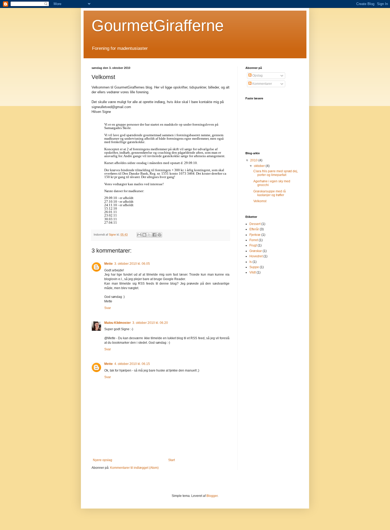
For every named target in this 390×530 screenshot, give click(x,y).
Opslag (257, 75)
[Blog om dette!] (144, 234)
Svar (107, 308)
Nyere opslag (102, 460)
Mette (108, 264)
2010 (254, 160)
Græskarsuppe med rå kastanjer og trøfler (269, 193)
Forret (253, 240)
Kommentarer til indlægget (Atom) (134, 468)
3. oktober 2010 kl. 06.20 (150, 323)
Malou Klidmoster (117, 323)
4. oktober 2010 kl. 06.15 (132, 364)
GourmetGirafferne (158, 25)
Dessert (255, 224)
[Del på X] (149, 234)
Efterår (254, 229)
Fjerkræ (255, 235)
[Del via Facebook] (154, 234)
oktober (260, 166)
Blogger (212, 496)
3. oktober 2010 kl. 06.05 (132, 264)
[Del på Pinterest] (159, 234)
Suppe (254, 267)
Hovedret (256, 256)
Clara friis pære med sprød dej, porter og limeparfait (275, 173)
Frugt (253, 245)
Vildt (252, 272)
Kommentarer (262, 84)
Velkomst (259, 201)
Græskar (255, 251)
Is (250, 262)
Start (171, 460)
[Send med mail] (139, 234)
